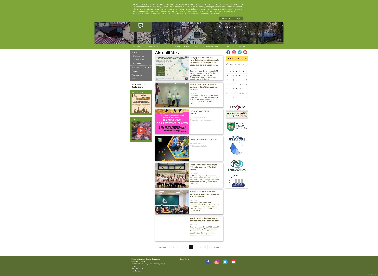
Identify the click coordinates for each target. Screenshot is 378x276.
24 (227, 93)
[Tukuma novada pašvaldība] (237, 125)
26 (227, 76)
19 (233, 89)
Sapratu (238, 18)
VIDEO (134, 120)
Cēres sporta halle (199, 146)
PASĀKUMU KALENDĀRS (237, 58)
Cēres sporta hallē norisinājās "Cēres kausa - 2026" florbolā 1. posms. (204, 167)
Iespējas (242, 47)
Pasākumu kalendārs (210, 47)
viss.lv (376, 275)
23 (246, 89)
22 (243, 89)
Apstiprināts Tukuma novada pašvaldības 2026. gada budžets (204, 219)
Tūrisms (167, 47)
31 (227, 97)
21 (240, 89)
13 (200, 247)
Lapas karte (184, 259)
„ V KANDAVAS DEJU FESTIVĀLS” (199, 112)
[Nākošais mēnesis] (246, 64)
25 (230, 93)
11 (230, 84)
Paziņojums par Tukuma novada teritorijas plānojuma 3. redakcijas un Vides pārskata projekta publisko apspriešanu (204, 61)
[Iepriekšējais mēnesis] (227, 64)
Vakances (135, 71)
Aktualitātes (137, 47)
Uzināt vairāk (226, 18)
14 (205, 247)
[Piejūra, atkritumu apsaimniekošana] (237, 165)
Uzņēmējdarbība (138, 64)
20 (237, 89)
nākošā (216, 247)
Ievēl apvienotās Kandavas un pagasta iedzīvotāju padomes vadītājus (203, 86)
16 (246, 84)
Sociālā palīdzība (138, 60)
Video (134, 79)
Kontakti (226, 47)
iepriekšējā (162, 247)
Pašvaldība (135, 52)
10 (186, 247)
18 (230, 89)
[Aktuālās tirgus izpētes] (237, 145)
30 (240, 76)
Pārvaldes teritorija (153, 47)
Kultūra (186, 47)
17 (227, 89)
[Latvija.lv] (237, 108)
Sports (196, 47)
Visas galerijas (137, 75)
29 (237, 76)
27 (230, 76)
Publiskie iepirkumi (138, 56)
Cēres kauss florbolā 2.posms (203, 139)
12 (195, 247)
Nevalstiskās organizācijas (141, 67)
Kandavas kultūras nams (202, 120)
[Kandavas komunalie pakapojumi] (237, 181)
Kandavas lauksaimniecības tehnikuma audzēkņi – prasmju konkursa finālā (204, 193)
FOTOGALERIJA (137, 93)
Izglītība (177, 47)
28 (233, 76)
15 (209, 247)
